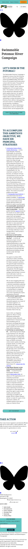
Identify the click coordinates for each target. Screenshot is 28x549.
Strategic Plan (8, 512)
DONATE (23, 2)
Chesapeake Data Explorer (15, 194)
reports (18, 211)
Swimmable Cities (15, 374)
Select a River (5, 2)
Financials (6, 514)
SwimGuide (21, 197)
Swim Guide (7, 507)
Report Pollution (14, 2)
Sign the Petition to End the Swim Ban (14, 113)
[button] (17, 7)
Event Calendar (8, 510)
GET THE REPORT (14, 411)
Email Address (4, 523)
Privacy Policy (7, 515)
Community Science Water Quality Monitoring (14, 149)
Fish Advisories (8, 509)
